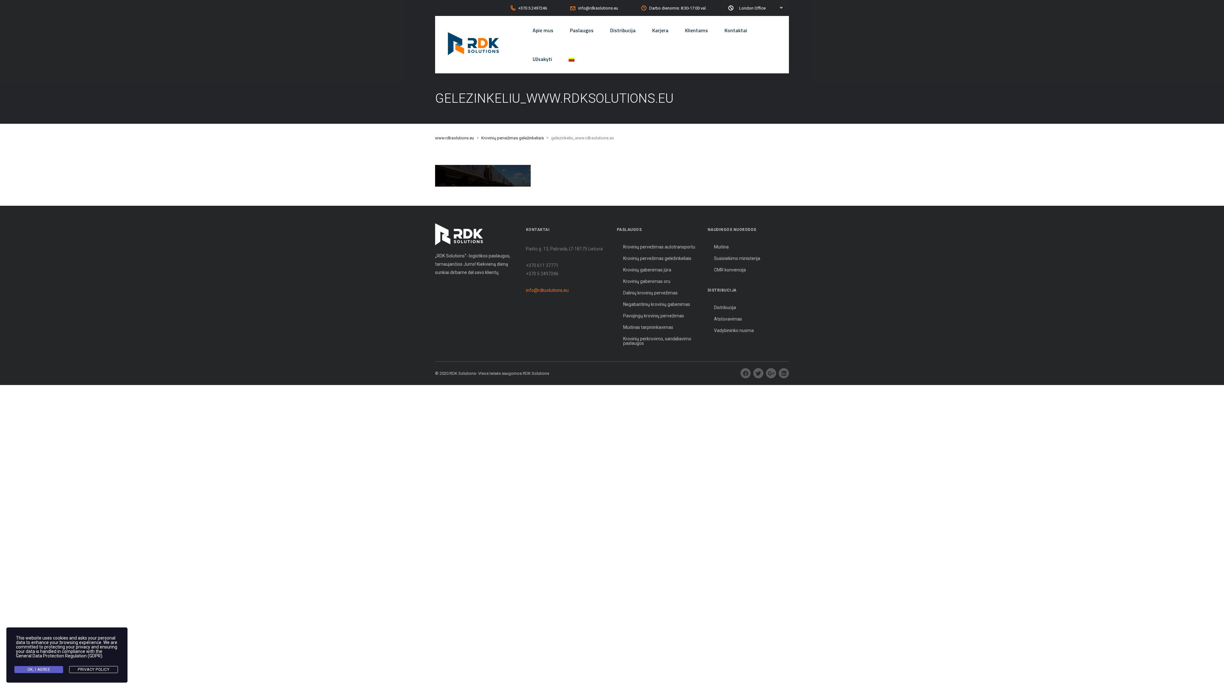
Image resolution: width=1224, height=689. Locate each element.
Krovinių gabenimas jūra (647, 269)
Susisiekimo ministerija (737, 258)
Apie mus (543, 30)
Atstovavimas (728, 319)
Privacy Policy (93, 669)
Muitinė (721, 246)
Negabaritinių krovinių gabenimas (656, 304)
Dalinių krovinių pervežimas (650, 292)
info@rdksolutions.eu (547, 290)
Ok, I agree (38, 669)
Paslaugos (582, 30)
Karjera (660, 30)
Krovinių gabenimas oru (646, 281)
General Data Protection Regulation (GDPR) (59, 655)
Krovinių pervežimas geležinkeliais (657, 258)
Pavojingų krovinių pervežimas (653, 315)
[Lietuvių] (571, 59)
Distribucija (623, 30)
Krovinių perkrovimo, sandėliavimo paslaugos (657, 341)
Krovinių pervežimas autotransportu (659, 246)
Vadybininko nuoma (734, 330)
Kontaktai (736, 30)
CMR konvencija (730, 269)
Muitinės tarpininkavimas (648, 327)
